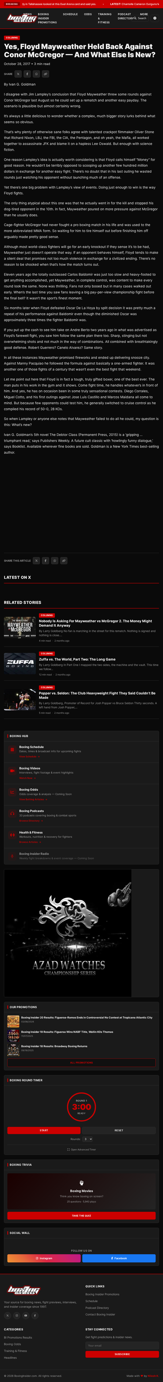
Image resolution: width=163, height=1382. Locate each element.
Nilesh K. (153, 1375)
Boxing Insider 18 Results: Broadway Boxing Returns (54, 1046)
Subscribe (122, 1354)
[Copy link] (45, 74)
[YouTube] (25, 1315)
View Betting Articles (32, 799)
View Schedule (28, 756)
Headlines (10, 1357)
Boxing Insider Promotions (47, 18)
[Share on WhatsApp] (36, 74)
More (144, 14)
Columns (12, 37)
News (27, 14)
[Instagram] (16, 1315)
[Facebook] (35, 1315)
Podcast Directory (126, 16)
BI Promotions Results (18, 1337)
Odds (88, 14)
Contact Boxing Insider (100, 1314)
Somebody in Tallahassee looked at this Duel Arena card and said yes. (48, 4)
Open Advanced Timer (83, 1149)
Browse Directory (29, 820)
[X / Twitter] (7, 1315)
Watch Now (26, 778)
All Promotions (81, 1062)
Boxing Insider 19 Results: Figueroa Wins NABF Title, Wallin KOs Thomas (67, 1031)
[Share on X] (18, 74)
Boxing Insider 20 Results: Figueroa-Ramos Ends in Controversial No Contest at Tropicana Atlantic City (86, 1017)
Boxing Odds (12, 1344)
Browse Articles (28, 841)
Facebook (120, 1258)
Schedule (70, 14)
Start (44, 1130)
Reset (119, 1130)
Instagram (46, 1258)
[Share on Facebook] (27, 74)
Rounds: (76, 1139)
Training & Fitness (105, 18)
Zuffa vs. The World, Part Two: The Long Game (77, 659)
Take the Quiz (81, 1215)
